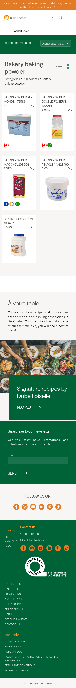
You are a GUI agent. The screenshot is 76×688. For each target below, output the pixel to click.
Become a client (16, 619)
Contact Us (12, 624)
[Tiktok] (58, 508)
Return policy (14, 651)
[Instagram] (25, 508)
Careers (10, 614)
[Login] (60, 18)
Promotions (13, 594)
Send (12, 473)
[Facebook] (16, 508)
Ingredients (31, 78)
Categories (12, 78)
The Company (11, 538)
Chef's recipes (14, 604)
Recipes (24, 407)
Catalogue (22, 30)
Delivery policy (15, 641)
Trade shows (14, 609)
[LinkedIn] (41, 508)
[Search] (50, 18)
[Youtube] (33, 508)
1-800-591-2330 (29, 534)
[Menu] (69, 18)
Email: (12, 455)
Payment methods (17, 670)
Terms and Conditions (20, 665)
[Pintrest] (50, 508)
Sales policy (13, 646)
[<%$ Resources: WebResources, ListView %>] (59, 66)
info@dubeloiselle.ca (32, 540)
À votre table (14, 599)
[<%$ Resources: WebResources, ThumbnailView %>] (68, 66)
